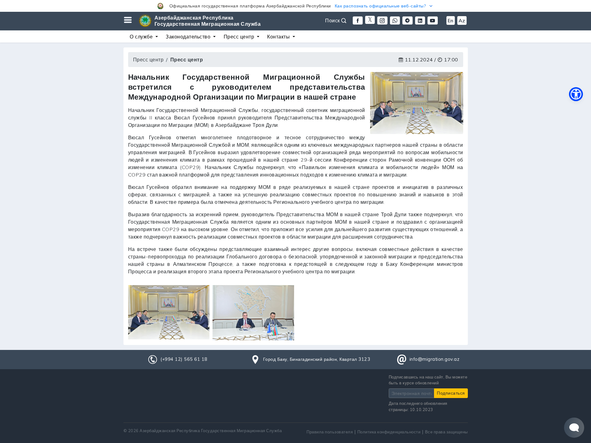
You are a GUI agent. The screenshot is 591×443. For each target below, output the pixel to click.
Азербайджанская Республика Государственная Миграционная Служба (207, 21)
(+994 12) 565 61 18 (184, 359)
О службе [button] (142, 37)
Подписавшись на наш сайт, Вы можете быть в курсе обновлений (428, 379)
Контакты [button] (279, 37)
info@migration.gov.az (435, 359)
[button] (295, 6)
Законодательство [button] (189, 37)
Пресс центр (148, 59)
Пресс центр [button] (240, 37)
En (451, 20)
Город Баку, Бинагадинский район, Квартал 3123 (316, 359)
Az (462, 20)
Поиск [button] (333, 20)
